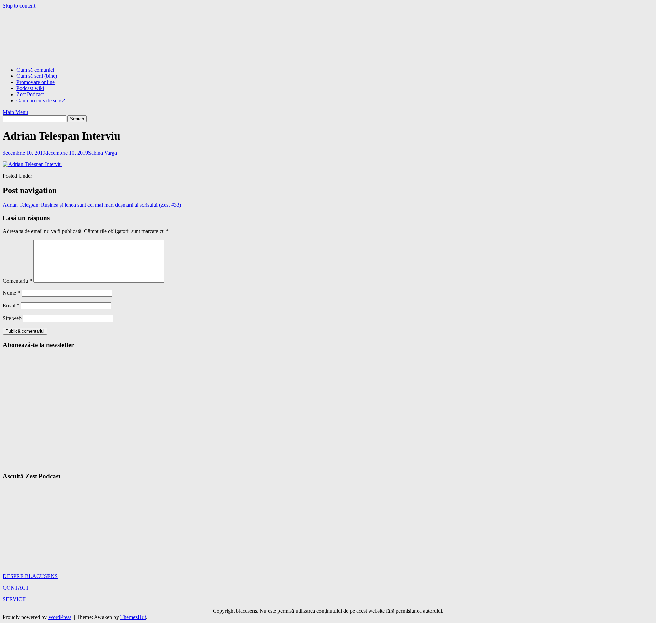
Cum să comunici (35, 70)
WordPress (59, 617)
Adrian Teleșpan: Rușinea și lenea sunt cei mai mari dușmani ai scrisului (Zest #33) (92, 205)
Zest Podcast (30, 94)
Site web (12, 318)
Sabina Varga (102, 153)
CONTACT (16, 588)
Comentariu (17, 281)
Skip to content (19, 6)
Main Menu (15, 112)
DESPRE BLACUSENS (30, 576)
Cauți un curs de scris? (40, 100)
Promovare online (35, 82)
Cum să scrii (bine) (36, 76)
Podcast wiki (30, 88)
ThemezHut (133, 617)
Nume (11, 293)
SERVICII (14, 599)
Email (11, 305)
